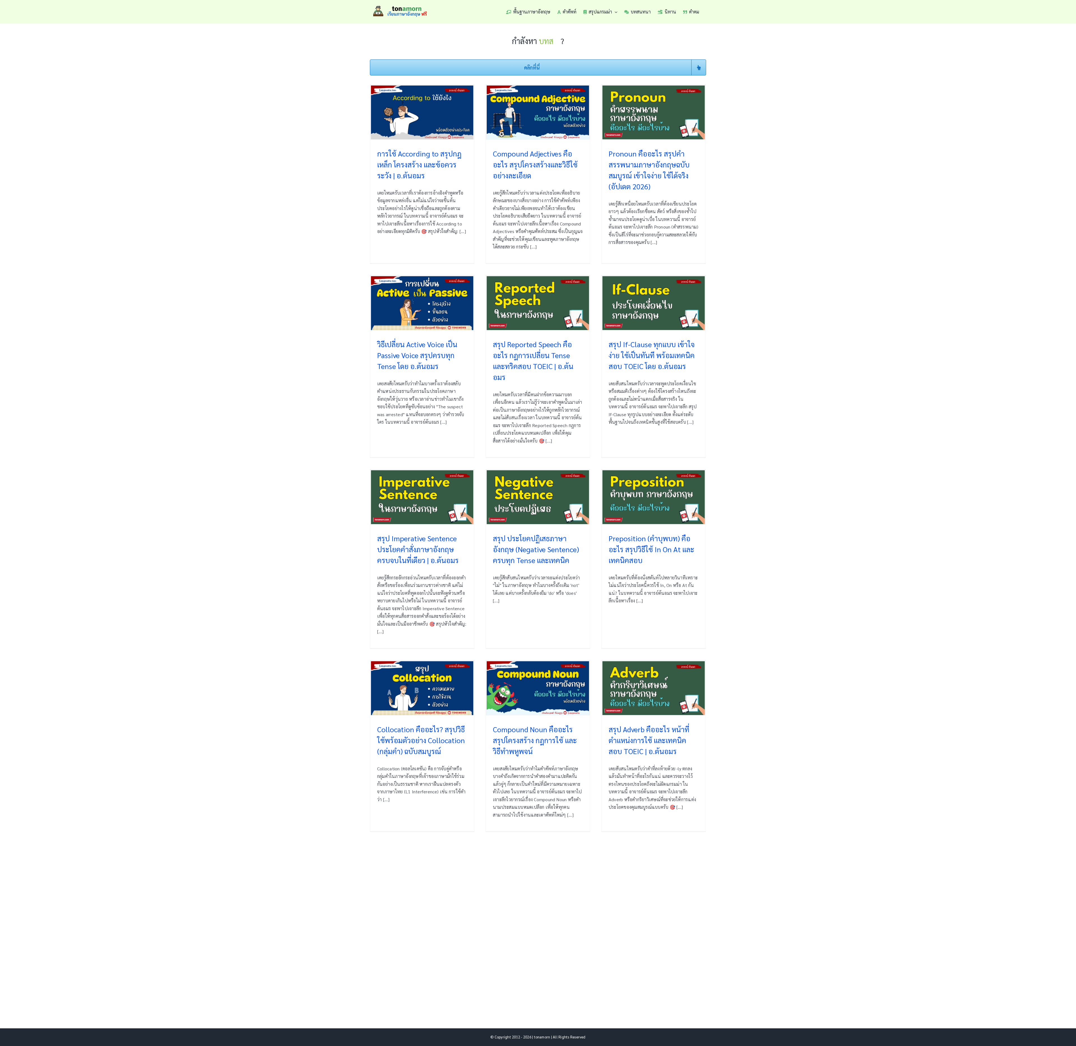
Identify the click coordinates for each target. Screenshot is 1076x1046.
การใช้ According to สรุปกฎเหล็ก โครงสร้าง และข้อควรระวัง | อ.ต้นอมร (419, 164)
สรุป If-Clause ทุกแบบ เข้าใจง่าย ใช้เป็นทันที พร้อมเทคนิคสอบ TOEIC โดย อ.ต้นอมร (652, 355)
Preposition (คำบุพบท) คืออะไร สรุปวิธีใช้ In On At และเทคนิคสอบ (651, 549)
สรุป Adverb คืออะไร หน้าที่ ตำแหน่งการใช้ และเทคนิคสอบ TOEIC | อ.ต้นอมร (649, 740)
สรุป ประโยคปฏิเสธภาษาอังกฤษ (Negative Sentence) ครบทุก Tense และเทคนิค (536, 549)
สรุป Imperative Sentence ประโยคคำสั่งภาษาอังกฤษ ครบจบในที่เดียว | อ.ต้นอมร (418, 549)
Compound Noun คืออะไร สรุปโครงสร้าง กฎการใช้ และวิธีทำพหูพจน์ (535, 740)
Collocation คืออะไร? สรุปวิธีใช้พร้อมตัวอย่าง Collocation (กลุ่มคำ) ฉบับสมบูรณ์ (421, 740)
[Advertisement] (538, 922)
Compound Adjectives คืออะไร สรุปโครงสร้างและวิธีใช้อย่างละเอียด (535, 164)
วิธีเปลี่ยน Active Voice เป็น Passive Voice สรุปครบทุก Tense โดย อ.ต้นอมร (417, 355)
